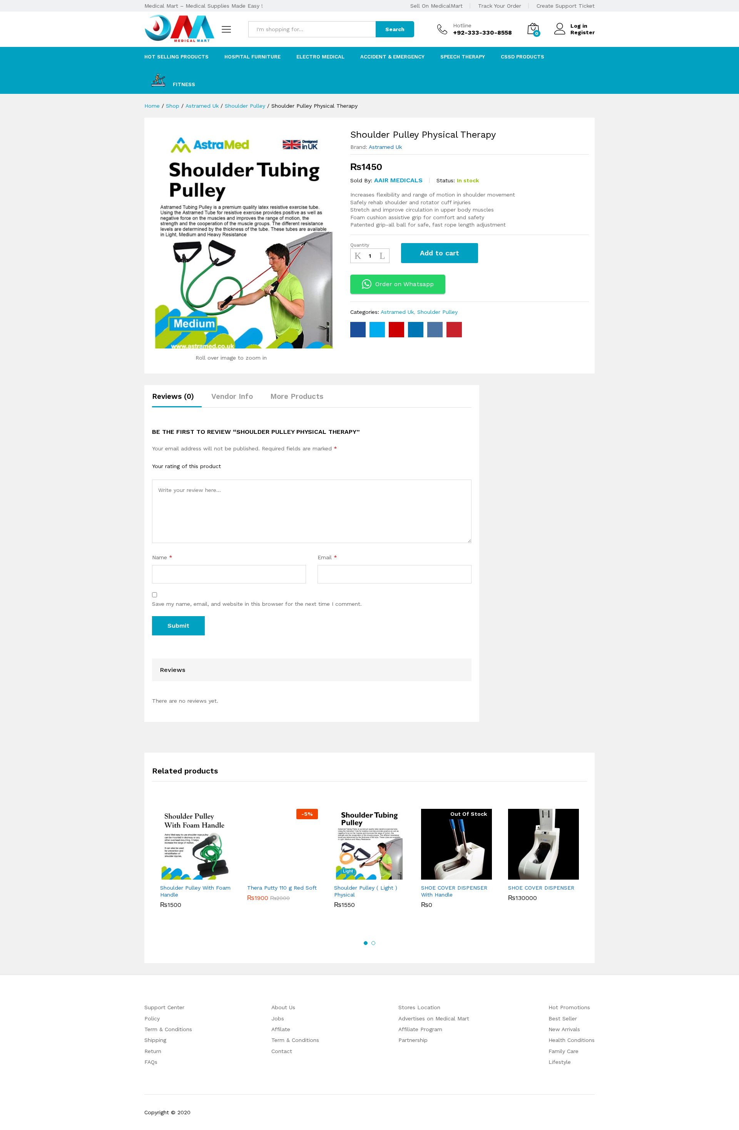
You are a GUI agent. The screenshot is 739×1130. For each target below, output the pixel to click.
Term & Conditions (168, 1029)
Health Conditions (571, 1040)
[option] (195, 860)
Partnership (413, 1040)
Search (395, 29)
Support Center (164, 1007)
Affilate (280, 1029)
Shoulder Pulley (437, 312)
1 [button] (366, 943)
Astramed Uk (385, 147)
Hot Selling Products (176, 56)
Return (152, 1051)
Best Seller (562, 1018)
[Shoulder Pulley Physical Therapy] (358, 329)
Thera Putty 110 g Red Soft (282, 888)
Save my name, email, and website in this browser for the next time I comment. (257, 604)
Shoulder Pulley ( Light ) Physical (365, 891)
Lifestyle (559, 1062)
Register (582, 32)
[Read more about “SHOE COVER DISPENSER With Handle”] (447, 875)
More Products (296, 396)
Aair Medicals (398, 180)
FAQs (150, 1062)
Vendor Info (232, 396)
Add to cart (439, 253)
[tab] (177, 400)
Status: (445, 180)
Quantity (359, 245)
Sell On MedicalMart (436, 6)
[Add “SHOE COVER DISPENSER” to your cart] (534, 875)
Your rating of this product (186, 466)
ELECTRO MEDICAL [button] (320, 56)
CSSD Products (522, 56)
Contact (281, 1051)
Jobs (277, 1018)
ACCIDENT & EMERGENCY (392, 56)
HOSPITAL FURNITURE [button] (252, 56)
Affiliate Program (420, 1029)
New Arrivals (564, 1029)
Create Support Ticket (566, 6)
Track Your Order (499, 6)
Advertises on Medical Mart (433, 1018)
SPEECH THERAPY (462, 56)
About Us (283, 1007)
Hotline (462, 25)
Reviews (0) (173, 396)
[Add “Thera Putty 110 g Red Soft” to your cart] (273, 875)
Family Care (563, 1051)
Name (162, 557)
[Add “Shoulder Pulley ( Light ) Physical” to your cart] (360, 875)
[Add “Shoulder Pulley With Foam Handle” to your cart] (186, 875)
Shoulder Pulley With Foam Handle (195, 891)
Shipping (155, 1040)
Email (327, 557)
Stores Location (419, 1007)
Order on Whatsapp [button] (404, 284)
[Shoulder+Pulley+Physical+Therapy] (377, 329)
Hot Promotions (569, 1007)
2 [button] (373, 943)
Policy (152, 1018)
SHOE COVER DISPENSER (541, 888)
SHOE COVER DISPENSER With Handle (454, 891)
